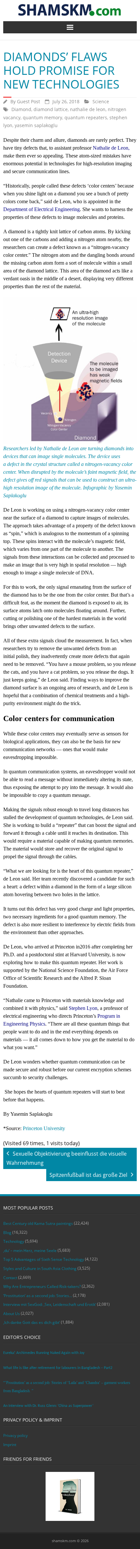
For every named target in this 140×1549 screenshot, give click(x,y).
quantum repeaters (85, 117)
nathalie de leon (87, 109)
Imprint (9, 1444)
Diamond (21, 109)
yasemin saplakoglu (36, 125)
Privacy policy (15, 1435)
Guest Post (28, 101)
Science (100, 101)
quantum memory (42, 117)
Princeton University (44, 1128)
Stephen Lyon (83, 1008)
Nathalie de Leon (110, 148)
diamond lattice (51, 109)
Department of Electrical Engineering (41, 209)
